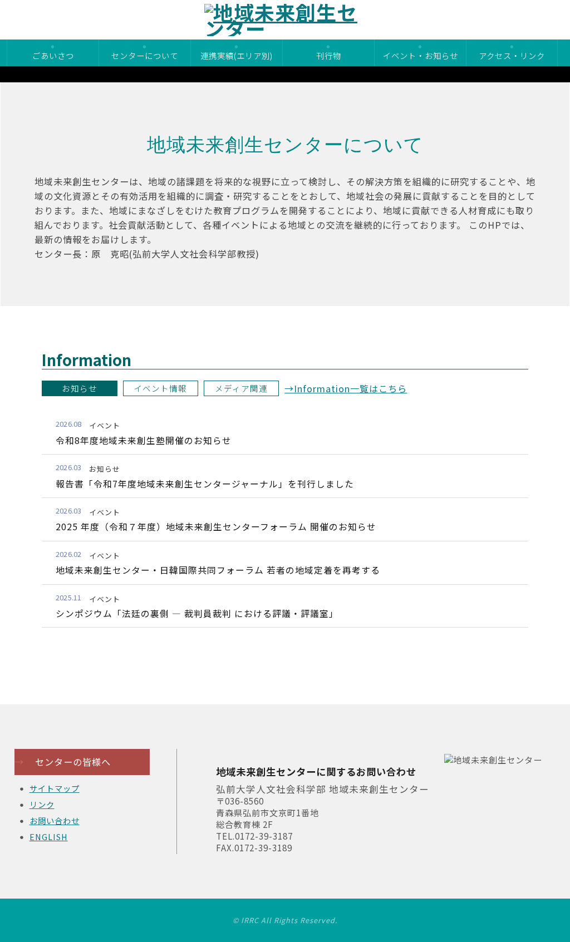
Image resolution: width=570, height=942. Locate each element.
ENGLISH (49, 836)
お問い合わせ (55, 820)
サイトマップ (55, 788)
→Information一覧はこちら (345, 388)
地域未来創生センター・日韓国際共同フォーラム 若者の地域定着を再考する (218, 570)
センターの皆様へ (62, 761)
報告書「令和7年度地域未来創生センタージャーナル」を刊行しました (205, 483)
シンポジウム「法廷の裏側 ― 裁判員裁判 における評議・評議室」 (197, 613)
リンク (42, 804)
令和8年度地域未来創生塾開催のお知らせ (144, 440)
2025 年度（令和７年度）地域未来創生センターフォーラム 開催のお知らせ (216, 526)
